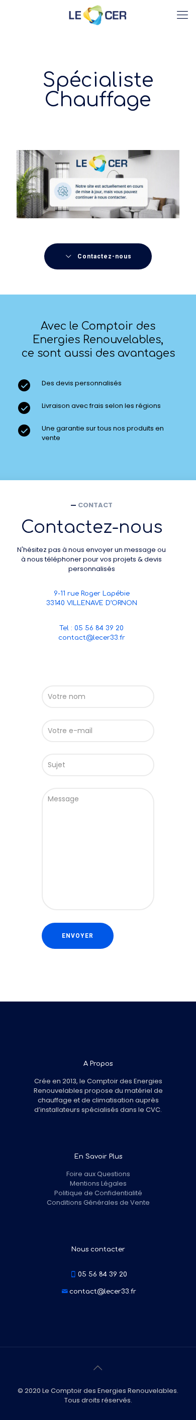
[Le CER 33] (98, 15)
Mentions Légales (98, 1183)
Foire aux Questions (98, 1174)
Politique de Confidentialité (98, 1193)
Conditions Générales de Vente (98, 1202)
